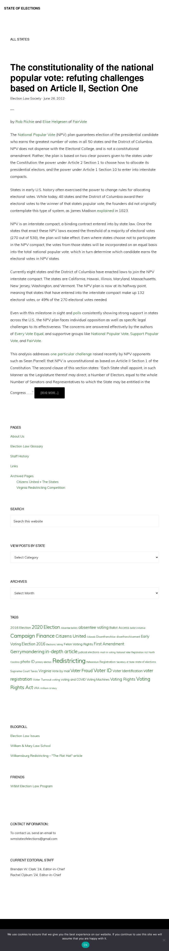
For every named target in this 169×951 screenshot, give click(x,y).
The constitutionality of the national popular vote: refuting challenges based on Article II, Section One (82, 77)
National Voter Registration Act (132, 652)
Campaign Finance (32, 635)
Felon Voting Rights (78, 644)
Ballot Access (119, 628)
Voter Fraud (81, 670)
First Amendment (109, 643)
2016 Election (20, 627)
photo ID (27, 661)
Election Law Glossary (26, 446)
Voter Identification (128, 671)
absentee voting (94, 627)
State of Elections (22, 8)
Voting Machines (98, 679)
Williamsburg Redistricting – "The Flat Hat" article (46, 756)
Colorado (91, 636)
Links (14, 466)
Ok (85, 944)
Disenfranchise (106, 636)
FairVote (80, 121)
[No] (164, 940)
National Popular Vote (36, 134)
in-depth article (61, 651)
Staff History (19, 456)
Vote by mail (61, 671)
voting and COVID (73, 679)
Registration (108, 662)
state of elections (145, 661)
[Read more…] (53, 394)
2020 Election (46, 627)
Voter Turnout (42, 679)
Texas (34, 671)
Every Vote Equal (29, 333)
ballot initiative (137, 627)
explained (105, 210)
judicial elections (88, 652)
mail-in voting (108, 652)
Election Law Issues (25, 736)
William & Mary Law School (30, 746)
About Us (17, 436)
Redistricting (69, 660)
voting (56, 679)
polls (77, 312)
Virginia (45, 671)
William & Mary (48, 688)
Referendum (92, 662)
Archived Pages (22, 476)
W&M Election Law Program (31, 786)
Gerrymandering (27, 651)
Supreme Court (20, 671)
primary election (43, 662)
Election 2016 (33, 644)
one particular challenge (71, 354)
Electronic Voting (54, 644)
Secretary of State (125, 662)
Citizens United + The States (37, 482)
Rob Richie (24, 121)
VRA (36, 688)
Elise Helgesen (54, 121)
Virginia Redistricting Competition (40, 487)
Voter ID (103, 670)
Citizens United (70, 636)
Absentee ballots (69, 627)
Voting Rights (122, 679)
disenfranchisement (128, 636)
